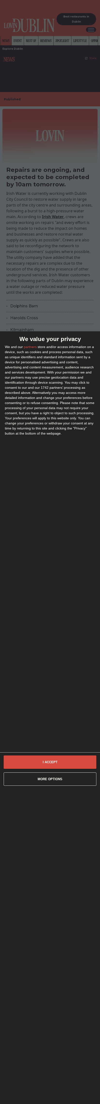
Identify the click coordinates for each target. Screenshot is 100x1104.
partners (30, 347)
